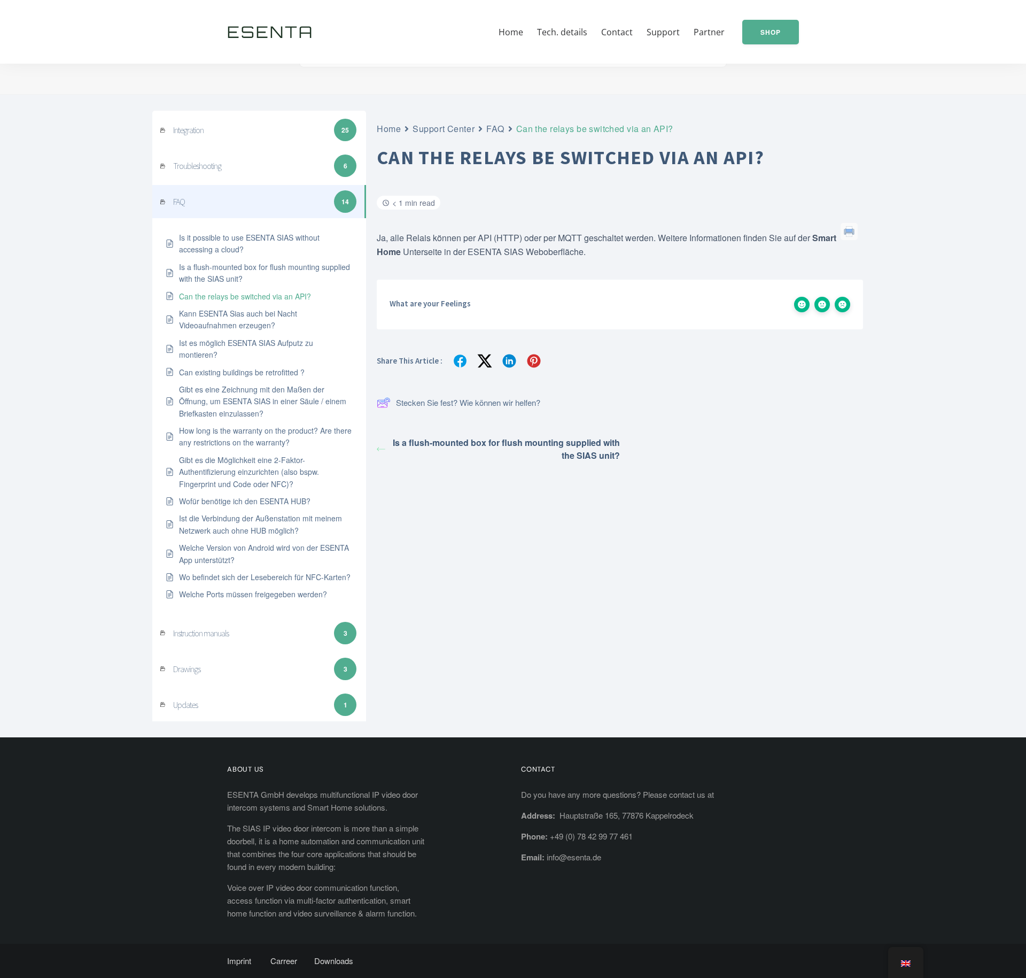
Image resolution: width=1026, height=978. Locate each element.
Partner (709, 32)
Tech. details (562, 32)
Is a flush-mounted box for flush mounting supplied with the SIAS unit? (506, 448)
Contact (617, 32)
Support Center (444, 128)
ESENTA (270, 32)
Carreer (283, 960)
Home (511, 32)
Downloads (333, 960)
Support (663, 32)
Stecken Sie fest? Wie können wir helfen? (468, 402)
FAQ (495, 128)
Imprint (239, 960)
